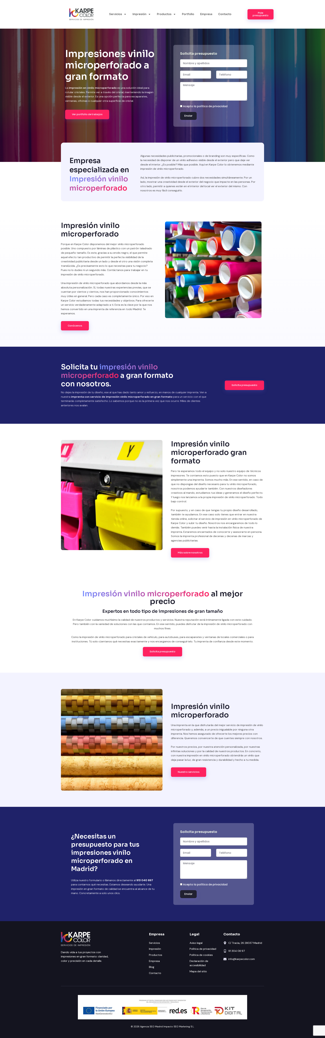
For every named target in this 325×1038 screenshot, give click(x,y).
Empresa (206, 14)
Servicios (115, 14)
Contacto (224, 14)
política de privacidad (212, 106)
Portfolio (188, 14)
